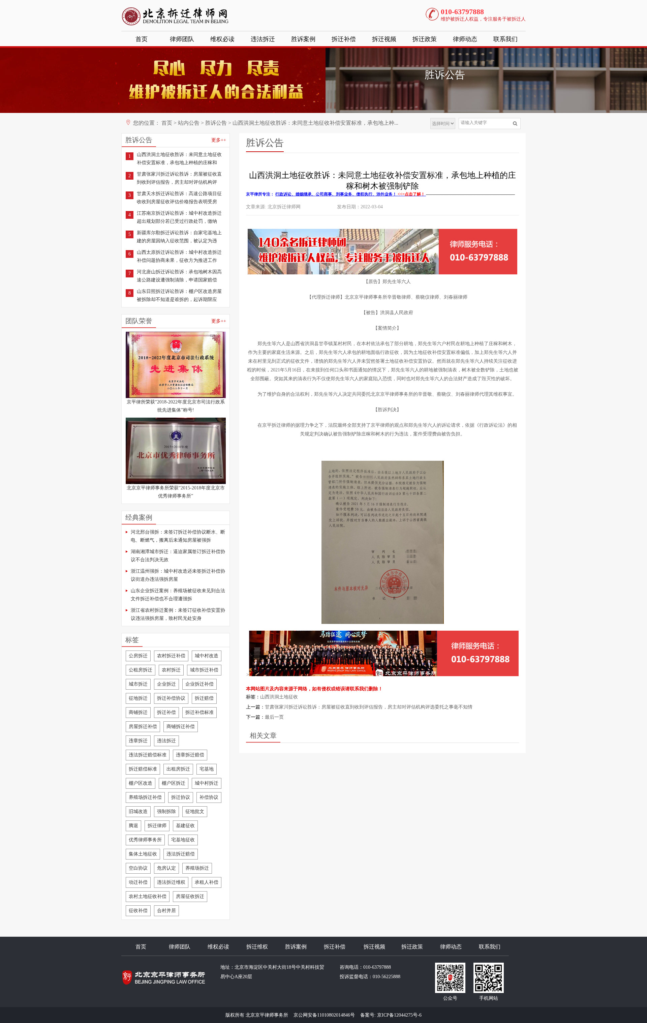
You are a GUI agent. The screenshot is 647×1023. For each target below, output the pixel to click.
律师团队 (182, 39)
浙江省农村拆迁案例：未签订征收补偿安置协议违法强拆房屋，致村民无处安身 (178, 614)
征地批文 (194, 811)
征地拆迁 (138, 698)
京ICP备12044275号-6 (399, 1015)
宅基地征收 (183, 839)
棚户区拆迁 (173, 783)
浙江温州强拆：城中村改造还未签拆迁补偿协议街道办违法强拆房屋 (178, 575)
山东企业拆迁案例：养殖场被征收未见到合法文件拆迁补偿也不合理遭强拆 (178, 594)
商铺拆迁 (138, 712)
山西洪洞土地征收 (279, 696)
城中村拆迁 (206, 783)
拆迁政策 (424, 39)
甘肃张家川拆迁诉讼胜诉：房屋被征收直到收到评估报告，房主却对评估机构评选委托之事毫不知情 (368, 707)
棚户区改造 (140, 783)
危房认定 (166, 868)
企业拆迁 (166, 684)
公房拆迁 (138, 655)
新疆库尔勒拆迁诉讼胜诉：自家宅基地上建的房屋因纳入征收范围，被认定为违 (179, 236)
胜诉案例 (303, 39)
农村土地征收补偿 (147, 896)
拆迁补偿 (344, 39)
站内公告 (188, 123)
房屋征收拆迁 (190, 896)
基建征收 (185, 825)
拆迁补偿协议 (171, 698)
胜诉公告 (216, 123)
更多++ (218, 140)
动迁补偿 (138, 882)
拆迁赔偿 (204, 698)
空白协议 (138, 868)
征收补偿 (138, 910)
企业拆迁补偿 (199, 684)
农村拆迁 (171, 669)
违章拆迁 (138, 740)
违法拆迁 (263, 39)
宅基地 (206, 769)
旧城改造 (138, 811)
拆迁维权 (257, 947)
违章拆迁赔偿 (190, 754)
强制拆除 (166, 811)
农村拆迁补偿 (171, 655)
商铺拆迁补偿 (180, 726)
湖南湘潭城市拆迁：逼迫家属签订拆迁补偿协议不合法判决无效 (178, 555)
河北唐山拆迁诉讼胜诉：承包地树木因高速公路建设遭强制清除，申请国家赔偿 (179, 275)
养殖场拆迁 (197, 868)
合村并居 (166, 910)
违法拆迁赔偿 (180, 853)
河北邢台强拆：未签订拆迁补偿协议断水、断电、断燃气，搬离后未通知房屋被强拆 (178, 536)
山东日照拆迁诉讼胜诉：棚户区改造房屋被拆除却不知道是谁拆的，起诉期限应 (179, 295)
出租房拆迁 (178, 769)
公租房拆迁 (140, 669)
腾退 (133, 825)
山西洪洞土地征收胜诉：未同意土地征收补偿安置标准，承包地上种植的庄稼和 (179, 158)
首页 (141, 39)
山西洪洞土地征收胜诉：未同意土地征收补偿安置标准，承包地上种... (315, 123)
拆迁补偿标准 (199, 712)
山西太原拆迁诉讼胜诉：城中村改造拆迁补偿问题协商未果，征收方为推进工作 (179, 256)
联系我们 (505, 39)
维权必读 (222, 39)
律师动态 (465, 39)
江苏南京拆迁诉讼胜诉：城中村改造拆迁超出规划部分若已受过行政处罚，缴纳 (179, 217)
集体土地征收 (143, 853)
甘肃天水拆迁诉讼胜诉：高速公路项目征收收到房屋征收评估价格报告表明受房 (179, 197)
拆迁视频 (384, 39)
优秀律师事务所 (145, 839)
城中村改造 (206, 655)
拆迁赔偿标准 (143, 769)
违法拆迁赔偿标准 (147, 754)
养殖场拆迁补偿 (145, 797)
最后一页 (274, 717)
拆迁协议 (180, 797)
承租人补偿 (206, 882)
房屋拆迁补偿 (143, 726)
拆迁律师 (157, 825)
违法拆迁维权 (171, 882)
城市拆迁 (138, 684)
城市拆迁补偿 (204, 669)
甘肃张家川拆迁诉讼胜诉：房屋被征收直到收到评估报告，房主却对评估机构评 (179, 178)
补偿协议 (208, 797)
